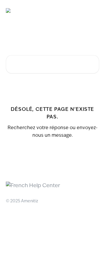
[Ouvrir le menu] (94, 10)
